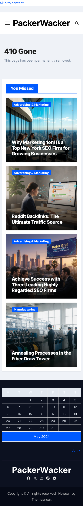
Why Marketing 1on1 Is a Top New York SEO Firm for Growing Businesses (41, 147)
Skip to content (12, 3)
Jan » (76, 450)
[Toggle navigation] (7, 23)
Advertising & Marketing (31, 105)
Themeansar (41, 499)
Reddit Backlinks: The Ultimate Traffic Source (37, 219)
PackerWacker (41, 23)
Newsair (64, 493)
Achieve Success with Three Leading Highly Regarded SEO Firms (36, 284)
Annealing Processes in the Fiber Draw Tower (41, 355)
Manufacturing (25, 309)
